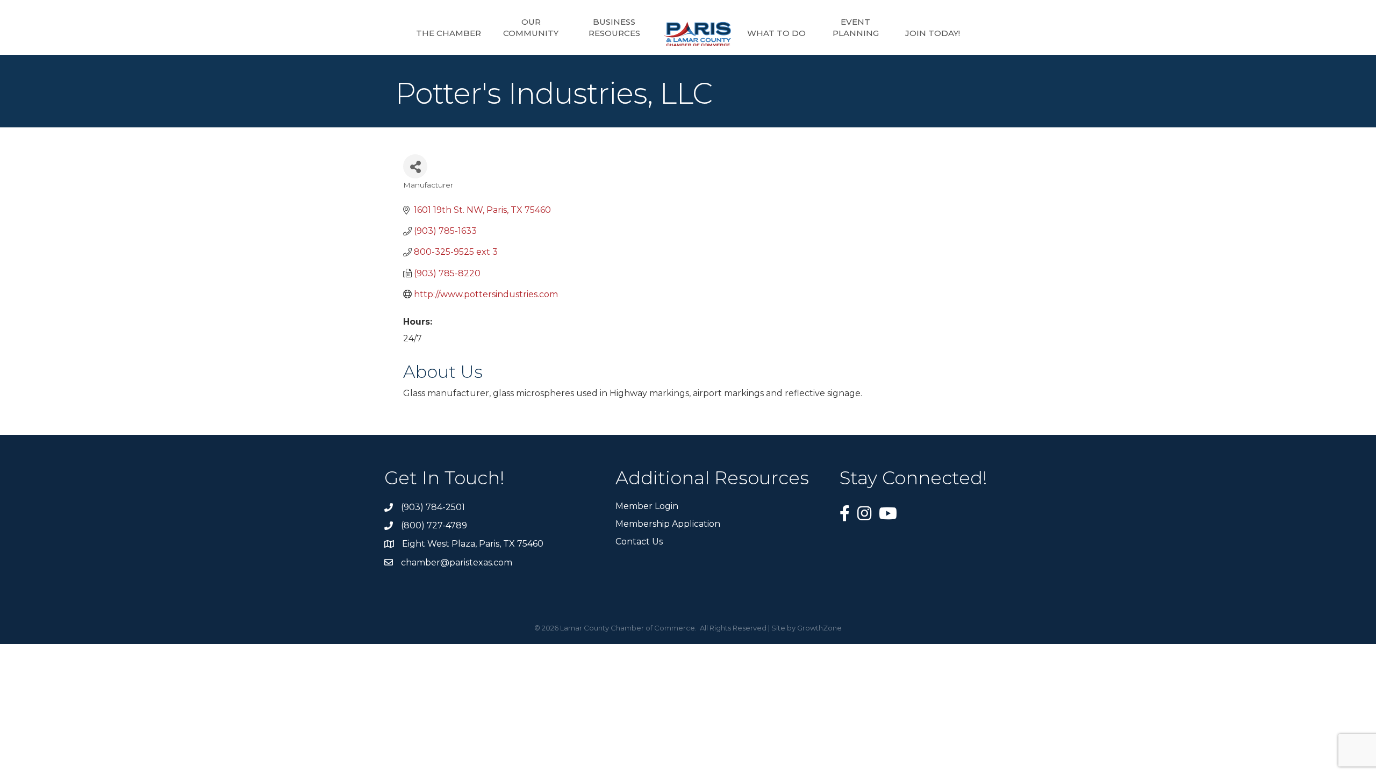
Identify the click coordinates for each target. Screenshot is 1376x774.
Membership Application (667, 524)
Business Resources (614, 27)
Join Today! (932, 33)
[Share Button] (415, 166)
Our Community (530, 27)
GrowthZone (819, 628)
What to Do (776, 33)
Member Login (646, 506)
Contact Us (639, 541)
